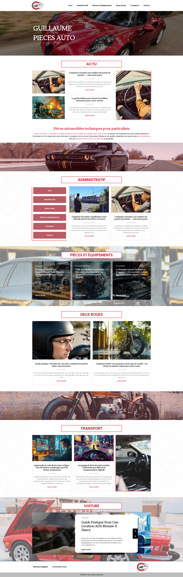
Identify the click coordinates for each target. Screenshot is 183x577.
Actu (70, 5)
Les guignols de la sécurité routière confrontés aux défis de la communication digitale (94, 467)
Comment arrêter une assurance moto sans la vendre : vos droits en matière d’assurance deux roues (122, 365)
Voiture (146, 5)
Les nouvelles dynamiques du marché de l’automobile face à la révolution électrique (102, 526)
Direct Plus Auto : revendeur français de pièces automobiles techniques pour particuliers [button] (70, 133)
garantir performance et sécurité (89, 139)
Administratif (82, 5)
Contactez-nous (59, 567)
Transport (134, 5)
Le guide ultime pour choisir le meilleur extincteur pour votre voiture (90, 99)
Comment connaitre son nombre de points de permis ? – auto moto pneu (89, 74)
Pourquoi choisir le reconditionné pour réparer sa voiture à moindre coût (49, 272)
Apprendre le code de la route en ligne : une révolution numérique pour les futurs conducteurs (52, 467)
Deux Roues (121, 5)
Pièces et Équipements (102, 5)
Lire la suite (89, 90)
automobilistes (144, 136)
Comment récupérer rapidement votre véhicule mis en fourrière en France (89, 218)
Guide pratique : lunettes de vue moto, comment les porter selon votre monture (61, 365)
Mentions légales (40, 567)
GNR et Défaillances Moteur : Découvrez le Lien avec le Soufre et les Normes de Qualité (90, 273)
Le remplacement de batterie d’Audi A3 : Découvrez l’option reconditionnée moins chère (131, 272)
